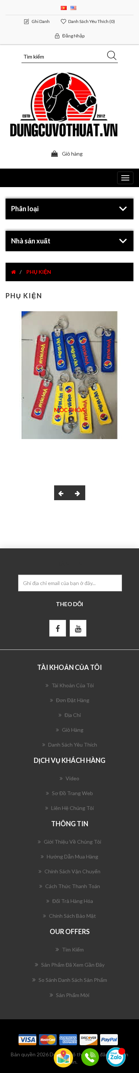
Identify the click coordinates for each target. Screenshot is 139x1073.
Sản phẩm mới (72, 995)
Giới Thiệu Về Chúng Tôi (72, 841)
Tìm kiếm (73, 949)
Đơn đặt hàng (72, 700)
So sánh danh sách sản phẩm (73, 980)
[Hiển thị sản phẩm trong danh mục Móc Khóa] (69, 375)
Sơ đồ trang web (72, 793)
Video (72, 778)
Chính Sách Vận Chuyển (72, 871)
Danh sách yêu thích (72, 744)
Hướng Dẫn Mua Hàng (72, 856)
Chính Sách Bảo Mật (72, 916)
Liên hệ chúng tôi (72, 808)
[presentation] (62, 492)
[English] (73, 7)
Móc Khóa (69, 409)
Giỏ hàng (72, 730)
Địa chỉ (72, 715)
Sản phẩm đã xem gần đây (73, 964)
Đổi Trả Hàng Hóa (72, 901)
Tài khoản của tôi (73, 685)
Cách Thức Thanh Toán (72, 886)
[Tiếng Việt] (64, 7)
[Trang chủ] (13, 272)
